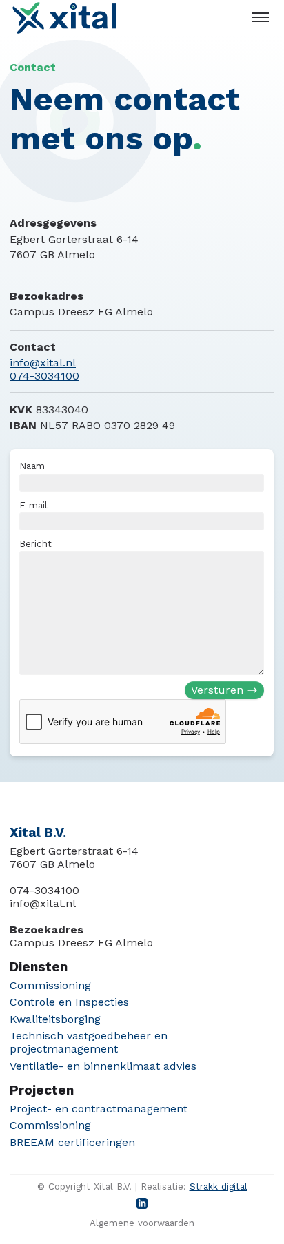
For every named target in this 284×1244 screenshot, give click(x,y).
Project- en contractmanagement (98, 1108)
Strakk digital (218, 1186)
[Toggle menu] (260, 17)
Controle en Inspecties (69, 1001)
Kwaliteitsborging (55, 1019)
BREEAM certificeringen (72, 1142)
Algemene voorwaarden (142, 1223)
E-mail (34, 505)
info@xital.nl (43, 362)
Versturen (217, 690)
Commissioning (50, 985)
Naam (32, 467)
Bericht (36, 544)
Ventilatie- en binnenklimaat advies (103, 1065)
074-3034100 (44, 375)
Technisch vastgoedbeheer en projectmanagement (89, 1042)
